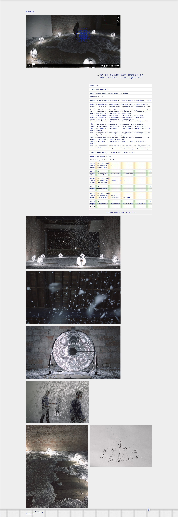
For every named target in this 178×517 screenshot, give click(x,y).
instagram (30, 514)
